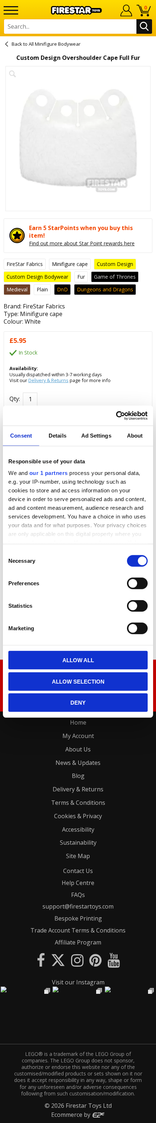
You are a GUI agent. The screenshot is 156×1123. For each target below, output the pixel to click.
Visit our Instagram (78, 982)
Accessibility (78, 829)
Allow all (78, 660)
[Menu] (11, 10)
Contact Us (78, 871)
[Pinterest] (95, 960)
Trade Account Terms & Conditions (78, 930)
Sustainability (78, 843)
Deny (78, 703)
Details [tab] (57, 436)
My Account (78, 736)
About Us (78, 749)
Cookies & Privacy (78, 816)
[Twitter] (58, 960)
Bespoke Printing (78, 918)
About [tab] (135, 436)
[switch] (137, 583)
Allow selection (78, 681)
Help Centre (78, 883)
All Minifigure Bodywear (55, 44)
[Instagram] (77, 960)
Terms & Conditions (78, 803)
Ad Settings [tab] (96, 436)
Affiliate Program (78, 942)
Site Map (78, 856)
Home (78, 722)
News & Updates (78, 763)
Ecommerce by (71, 1115)
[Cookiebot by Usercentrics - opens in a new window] (116, 415)
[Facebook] (41, 960)
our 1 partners (48, 473)
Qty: (14, 399)
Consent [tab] (21, 436)
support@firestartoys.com (78, 906)
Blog (78, 776)
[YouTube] (113, 960)
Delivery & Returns (48, 380)
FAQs (78, 895)
